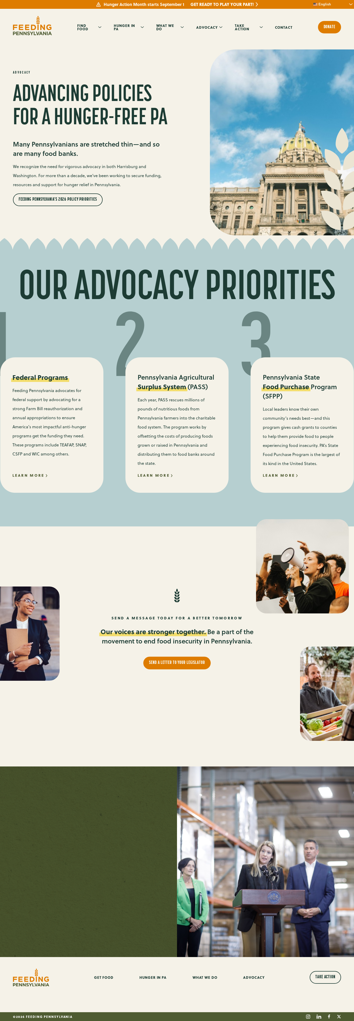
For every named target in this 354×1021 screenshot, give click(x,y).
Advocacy (207, 27)
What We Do (165, 27)
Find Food (82, 27)
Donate (329, 27)
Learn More (28, 475)
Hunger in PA (124, 27)
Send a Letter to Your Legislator (177, 663)
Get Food (104, 977)
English (324, 4)
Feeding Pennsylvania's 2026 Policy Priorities (58, 199)
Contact (283, 27)
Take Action (242, 27)
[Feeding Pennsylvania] (32, 25)
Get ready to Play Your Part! (222, 4)
